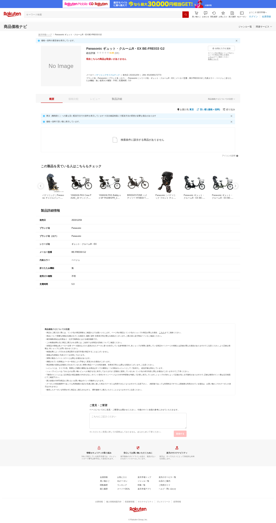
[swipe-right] (235, 186)
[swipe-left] (40, 186)
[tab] (52, 99)
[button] (205, 14)
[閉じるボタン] (237, 40)
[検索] (185, 14)
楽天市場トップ (45, 34)
